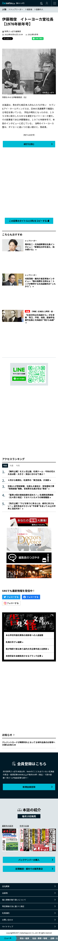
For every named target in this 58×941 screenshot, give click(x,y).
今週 (11, 465)
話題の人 (39, 9)
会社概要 (5, 886)
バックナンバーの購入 (29, 859)
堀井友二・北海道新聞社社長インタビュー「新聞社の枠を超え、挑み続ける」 (39, 247)
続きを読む (29, 144)
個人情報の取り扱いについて (14, 899)
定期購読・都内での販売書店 (29, 868)
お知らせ (7, 735)
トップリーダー (16, 9)
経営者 (29, 9)
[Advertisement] (29, 182)
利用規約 (5, 913)
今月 (18, 465)
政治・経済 (24, 938)
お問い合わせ (7, 919)
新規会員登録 (29, 786)
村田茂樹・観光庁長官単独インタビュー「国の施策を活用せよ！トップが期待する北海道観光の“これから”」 (40, 282)
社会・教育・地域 (39, 938)
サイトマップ (7, 926)
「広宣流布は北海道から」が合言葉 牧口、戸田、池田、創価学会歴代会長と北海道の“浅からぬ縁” (40, 317)
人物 (4, 9)
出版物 (5, 893)
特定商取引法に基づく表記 (13, 906)
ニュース (7, 938)
